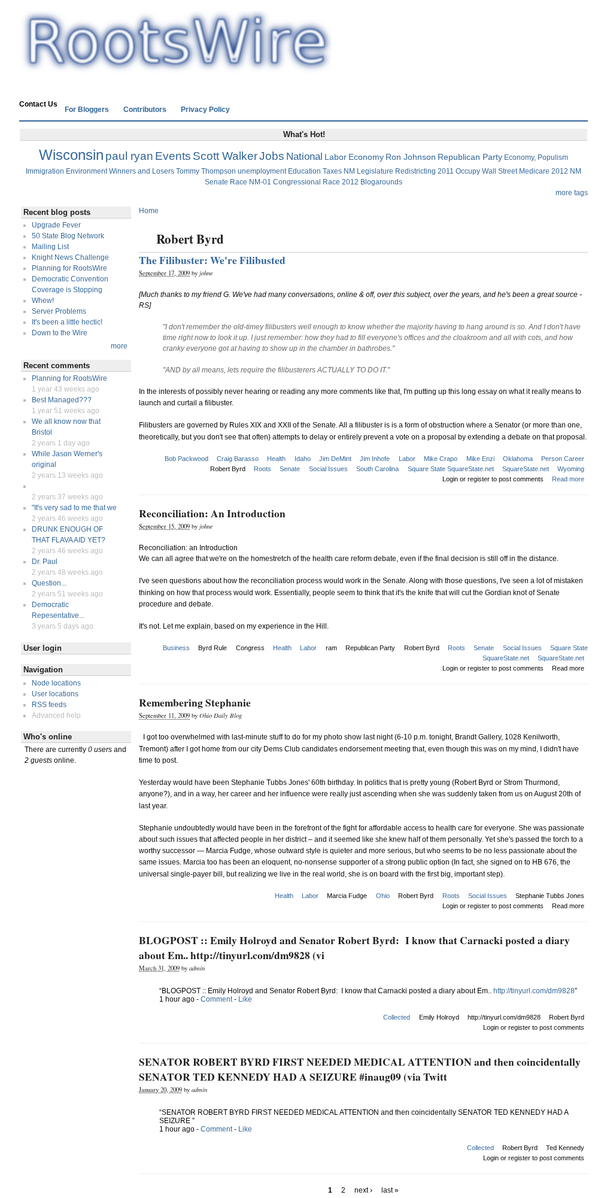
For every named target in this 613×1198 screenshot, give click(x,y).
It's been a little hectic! (67, 322)
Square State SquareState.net (451, 468)
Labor (335, 157)
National (304, 156)
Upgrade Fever (56, 225)
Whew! (43, 300)
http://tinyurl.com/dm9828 (534, 991)
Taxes (332, 171)
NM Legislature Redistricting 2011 (399, 171)
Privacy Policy (205, 109)
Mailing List (50, 246)
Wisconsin (71, 155)
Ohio (383, 895)
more (119, 346)
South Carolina (377, 468)
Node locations (56, 683)
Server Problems (59, 311)
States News (159, 88)
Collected (396, 1017)
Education (304, 171)
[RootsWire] (175, 69)
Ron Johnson (411, 157)
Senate (290, 468)
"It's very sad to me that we (74, 508)
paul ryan (129, 156)
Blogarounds (381, 182)
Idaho (303, 458)
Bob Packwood (186, 458)
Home (36, 88)
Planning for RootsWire (69, 268)
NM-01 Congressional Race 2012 (304, 182)
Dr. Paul (44, 561)
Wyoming (570, 468)
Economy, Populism (536, 157)
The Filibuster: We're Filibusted (212, 260)
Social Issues (328, 468)
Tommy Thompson (206, 171)
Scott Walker (225, 156)
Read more (568, 479)
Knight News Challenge (70, 257)
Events (173, 156)
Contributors (144, 109)
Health (276, 458)
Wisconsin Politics (92, 88)
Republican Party (470, 157)
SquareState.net (525, 468)
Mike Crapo (440, 458)
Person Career (562, 458)
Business (176, 647)
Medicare (534, 171)
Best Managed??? (62, 400)
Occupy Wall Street (486, 171)
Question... (49, 583)
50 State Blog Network (68, 236)
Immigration (45, 171)
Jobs (271, 156)
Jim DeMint (335, 458)
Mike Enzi (480, 458)
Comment (216, 999)
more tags (572, 193)
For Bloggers (87, 109)
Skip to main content (303, 5)
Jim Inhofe (375, 458)
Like (245, 999)
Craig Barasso (238, 458)
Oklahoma (518, 458)
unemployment (262, 171)
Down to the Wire (59, 333)
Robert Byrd (227, 468)
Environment (86, 171)
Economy (366, 157)
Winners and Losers (141, 171)
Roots (262, 468)
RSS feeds (49, 704)
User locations (55, 694)
